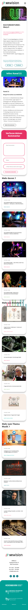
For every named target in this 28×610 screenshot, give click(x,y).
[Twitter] (17, 576)
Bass (13, 61)
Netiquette (14, 604)
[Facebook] (10, 576)
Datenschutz (4, 604)
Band (15, 39)
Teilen (9, 65)
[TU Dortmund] (14, 599)
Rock (13, 39)
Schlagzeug (5, 61)
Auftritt (10, 60)
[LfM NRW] (14, 592)
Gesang (9, 61)
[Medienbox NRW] (14, 585)
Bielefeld (17, 32)
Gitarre (19, 60)
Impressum (24, 604)
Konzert (13, 60)
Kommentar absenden (10, 171)
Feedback (18, 65)
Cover (7, 60)
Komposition (19, 61)
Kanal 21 (13, 32)
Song (15, 61)
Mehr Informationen (9, 125)
